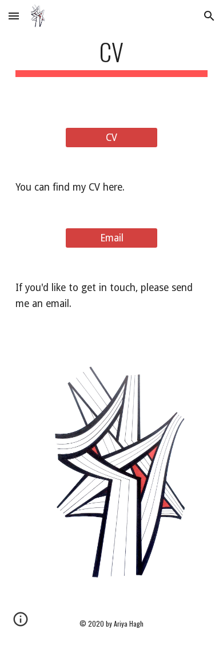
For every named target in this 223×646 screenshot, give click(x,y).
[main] (111, 57)
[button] (13, 15)
